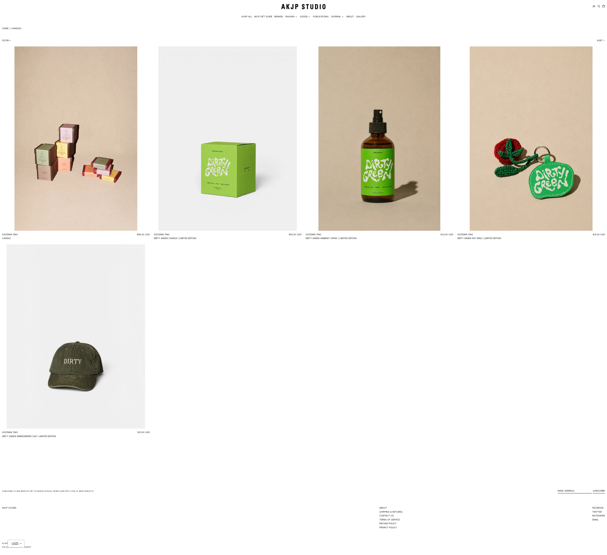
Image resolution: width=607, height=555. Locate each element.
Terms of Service (389, 519)
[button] (603, 6)
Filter (5, 40)
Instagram (598, 515)
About (383, 507)
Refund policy (387, 523)
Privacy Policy (388, 527)
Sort (600, 40)
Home (5, 28)
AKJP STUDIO (9, 507)
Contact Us (386, 515)
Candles (16, 28)
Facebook (598, 507)
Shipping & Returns (391, 511)
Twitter (597, 511)
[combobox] (16, 543)
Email (595, 519)
